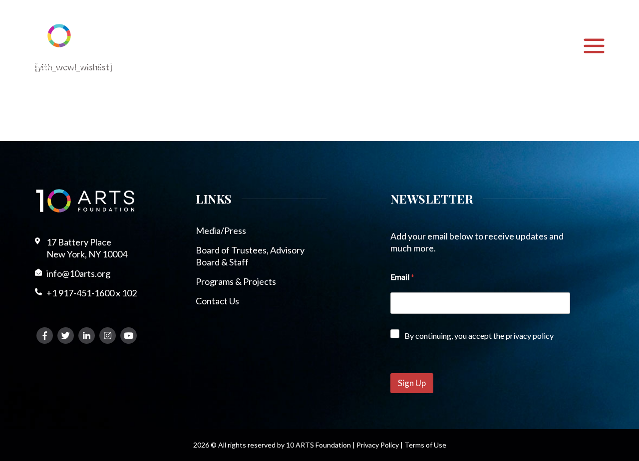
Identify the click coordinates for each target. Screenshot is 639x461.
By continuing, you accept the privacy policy (479, 335)
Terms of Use (425, 445)
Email (402, 276)
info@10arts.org (78, 273)
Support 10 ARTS (68, 65)
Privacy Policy (377, 445)
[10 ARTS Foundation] (85, 35)
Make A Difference (146, 65)
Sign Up (412, 383)
